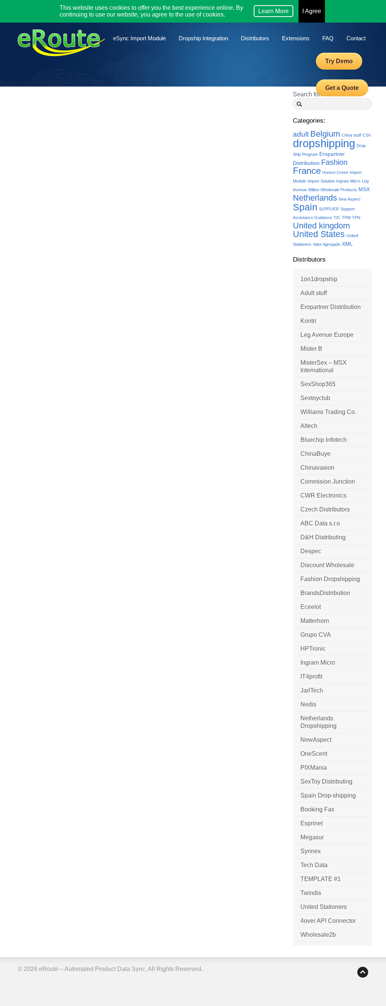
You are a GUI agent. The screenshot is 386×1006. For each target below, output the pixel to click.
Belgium (325, 133)
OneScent (313, 753)
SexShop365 (317, 384)
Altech (308, 426)
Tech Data (314, 865)
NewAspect (315, 740)
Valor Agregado (326, 244)
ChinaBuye (315, 453)
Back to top (362, 972)
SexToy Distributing (326, 781)
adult (301, 134)
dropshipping (324, 143)
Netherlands (315, 197)
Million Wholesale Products (332, 189)
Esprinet (311, 823)
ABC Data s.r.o (320, 523)
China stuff (351, 135)
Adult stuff (313, 293)
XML (347, 244)
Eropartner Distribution (330, 307)
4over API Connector (328, 921)
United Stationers (323, 907)
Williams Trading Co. (328, 412)
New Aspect (349, 199)
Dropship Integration (203, 38)
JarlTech (311, 690)
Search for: (307, 94)
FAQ (328, 38)
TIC (337, 217)
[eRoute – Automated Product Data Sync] (61, 47)
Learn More (273, 11)
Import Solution (321, 181)
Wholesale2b (318, 934)
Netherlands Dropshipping (318, 722)
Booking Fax (317, 809)
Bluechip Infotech (323, 440)
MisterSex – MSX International (323, 366)
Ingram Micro (348, 181)
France (307, 171)
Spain (305, 207)
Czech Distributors (325, 509)
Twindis (310, 893)
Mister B (311, 348)
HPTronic (313, 648)
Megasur (312, 837)
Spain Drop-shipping (328, 795)
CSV (367, 135)
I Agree (311, 11)
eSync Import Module (139, 38)
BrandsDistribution (325, 593)
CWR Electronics (323, 495)
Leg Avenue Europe (327, 335)
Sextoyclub (315, 398)
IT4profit (311, 676)
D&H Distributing (323, 537)
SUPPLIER (329, 209)
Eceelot (310, 607)
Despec (310, 551)
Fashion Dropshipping (330, 579)
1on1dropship (318, 279)
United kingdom (321, 225)
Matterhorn (314, 621)
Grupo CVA (315, 635)
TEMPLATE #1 (320, 879)
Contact (356, 38)
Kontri (308, 321)
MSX (364, 189)
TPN (356, 217)
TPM (346, 217)
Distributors (255, 38)
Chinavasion (317, 467)
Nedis (308, 704)
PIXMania (313, 767)
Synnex (310, 851)
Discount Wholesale (327, 565)
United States (319, 234)
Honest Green (335, 172)
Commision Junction (327, 481)
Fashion (334, 162)
